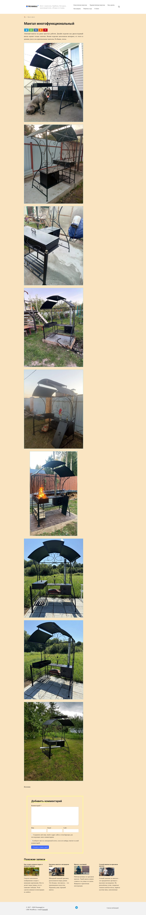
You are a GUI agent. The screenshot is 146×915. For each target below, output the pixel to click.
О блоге (96, 8)
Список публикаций (113, 908)
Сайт (65, 828)
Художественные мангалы (97, 5)
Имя (32, 828)
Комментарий (36, 805)
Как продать (77, 8)
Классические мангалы (80, 5)
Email (49, 828)
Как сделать (111, 5)
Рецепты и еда (87, 8)
